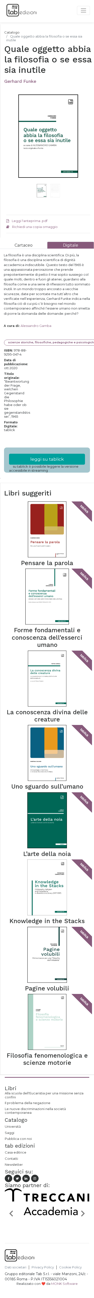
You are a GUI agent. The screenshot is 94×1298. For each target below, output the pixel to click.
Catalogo (12, 32)
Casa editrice (15, 1152)
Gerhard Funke (20, 81)
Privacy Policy (43, 1267)
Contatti (11, 1159)
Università (13, 1126)
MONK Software (64, 1284)
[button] (12, 144)
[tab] (23, 245)
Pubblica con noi (18, 1139)
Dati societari (15, 1267)
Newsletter (14, 1164)
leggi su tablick (47, 459)
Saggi (9, 1133)
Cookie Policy (70, 1267)
